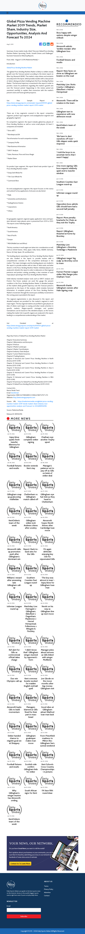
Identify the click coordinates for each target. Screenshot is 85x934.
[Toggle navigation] (7, 12)
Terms (46, 886)
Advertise (47, 892)
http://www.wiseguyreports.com (24, 397)
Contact (47, 896)
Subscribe (23, 916)
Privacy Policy (48, 889)
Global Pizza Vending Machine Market (19, 68)
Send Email (15, 393)
